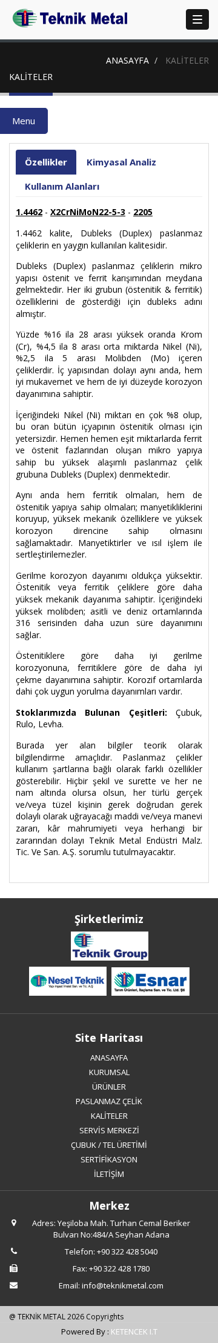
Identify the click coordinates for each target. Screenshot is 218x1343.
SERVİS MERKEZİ (109, 1130)
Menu (23, 121)
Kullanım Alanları (62, 186)
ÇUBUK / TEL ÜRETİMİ (109, 1144)
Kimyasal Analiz (121, 162)
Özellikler (46, 162)
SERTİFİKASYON (109, 1159)
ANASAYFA (127, 60)
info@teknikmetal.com (123, 1285)
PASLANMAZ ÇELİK (109, 1101)
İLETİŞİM (109, 1173)
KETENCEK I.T (134, 1331)
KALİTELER (109, 1115)
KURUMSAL (109, 1072)
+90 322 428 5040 (127, 1251)
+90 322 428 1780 (119, 1268)
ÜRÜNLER (109, 1086)
